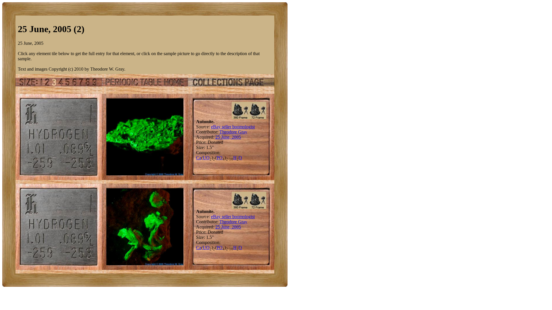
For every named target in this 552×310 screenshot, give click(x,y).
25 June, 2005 (228, 137)
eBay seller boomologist (233, 126)
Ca (198, 157)
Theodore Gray (233, 131)
